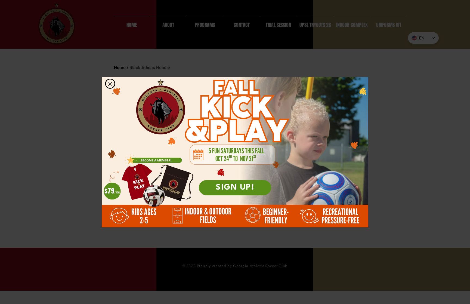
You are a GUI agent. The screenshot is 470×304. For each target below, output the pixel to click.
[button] (110, 84)
